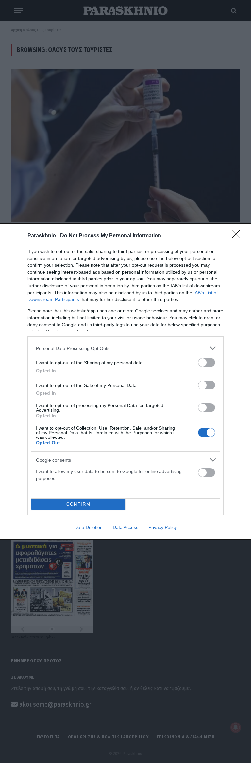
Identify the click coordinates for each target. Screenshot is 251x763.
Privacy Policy (162, 527)
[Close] (238, 236)
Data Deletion (89, 527)
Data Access (125, 527)
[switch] (206, 362)
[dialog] (125, 381)
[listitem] (125, 348)
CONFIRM (78, 504)
